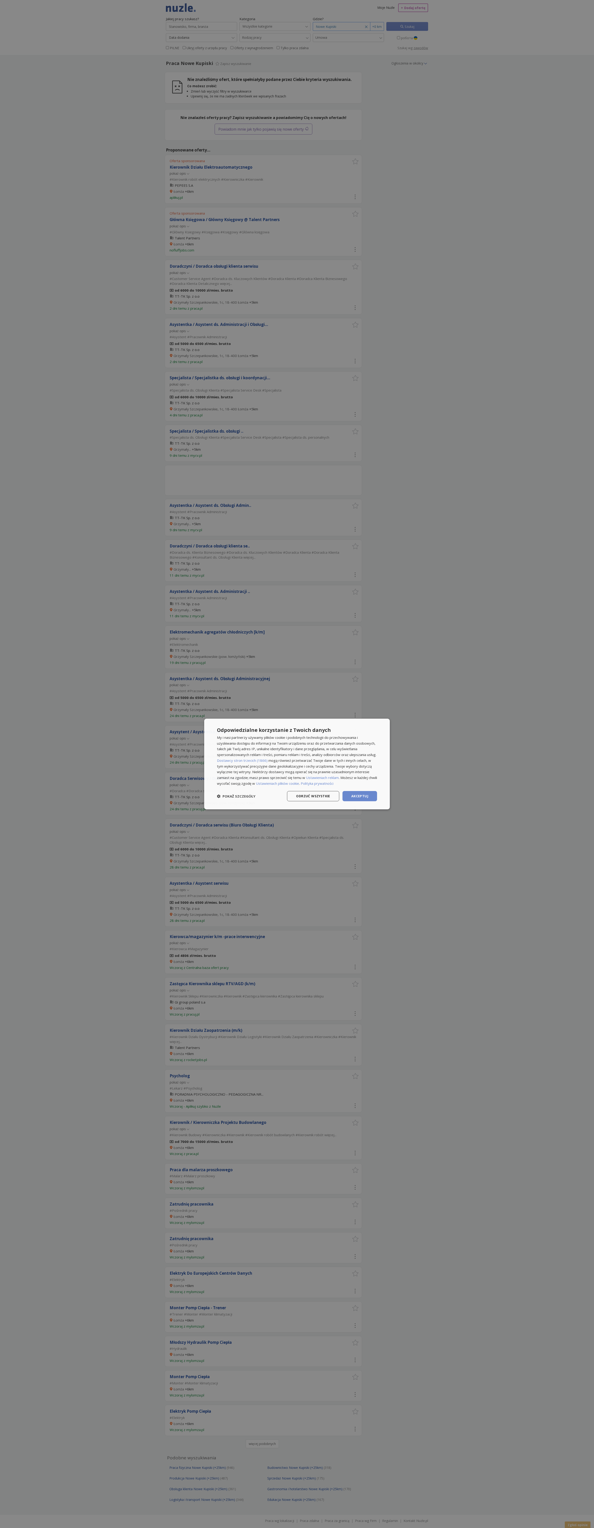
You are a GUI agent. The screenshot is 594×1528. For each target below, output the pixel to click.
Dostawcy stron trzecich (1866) (242, 760)
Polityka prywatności (317, 783)
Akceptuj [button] (359, 796)
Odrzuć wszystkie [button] (313, 796)
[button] (236, 796)
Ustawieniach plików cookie (277, 783)
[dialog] (297, 764)
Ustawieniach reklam (322, 777)
